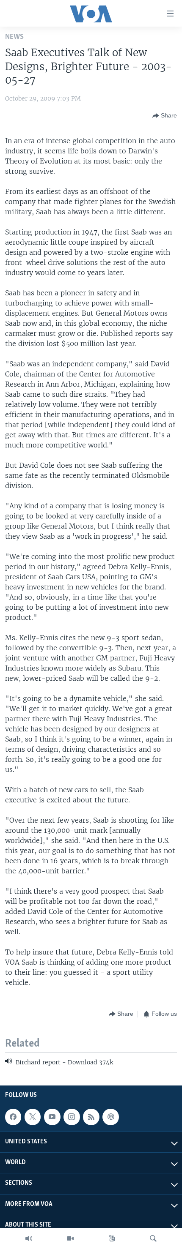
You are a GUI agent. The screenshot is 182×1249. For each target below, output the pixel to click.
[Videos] (70, 1238)
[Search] (153, 1238)
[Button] (164, 116)
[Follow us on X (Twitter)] (33, 1117)
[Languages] (111, 1238)
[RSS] (91, 1117)
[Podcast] (110, 1117)
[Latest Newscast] (28, 1238)
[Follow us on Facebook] (13, 1117)
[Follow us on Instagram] (71, 1117)
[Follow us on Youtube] (52, 1117)
